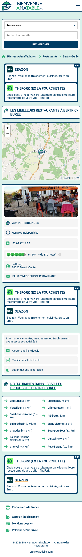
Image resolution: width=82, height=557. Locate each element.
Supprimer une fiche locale (27, 369)
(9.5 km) (20, 439)
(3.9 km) (58, 400)
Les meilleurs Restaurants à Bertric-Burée (44, 112)
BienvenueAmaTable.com (22, 56)
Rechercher (41, 44)
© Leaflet (65, 177)
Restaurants (50, 56)
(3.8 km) (20, 400)
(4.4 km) (20, 407)
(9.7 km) (19, 446)
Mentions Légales (22, 523)
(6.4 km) (24, 416)
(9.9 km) (60, 446)
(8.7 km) (62, 430)
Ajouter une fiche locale (25, 350)
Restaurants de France (25, 507)
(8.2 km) (60, 423)
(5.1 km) (59, 407)
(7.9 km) (23, 423)
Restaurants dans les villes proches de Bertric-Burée (36, 386)
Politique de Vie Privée (25, 530)
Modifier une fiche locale (26, 360)
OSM (76, 177)
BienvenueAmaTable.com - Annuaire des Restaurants (45, 544)
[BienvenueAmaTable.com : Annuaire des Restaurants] (26, 5)
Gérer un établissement (25, 516)
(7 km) (56, 415)
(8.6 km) (21, 430)
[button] (41, 151)
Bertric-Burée (70, 56)
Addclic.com (45, 551)
